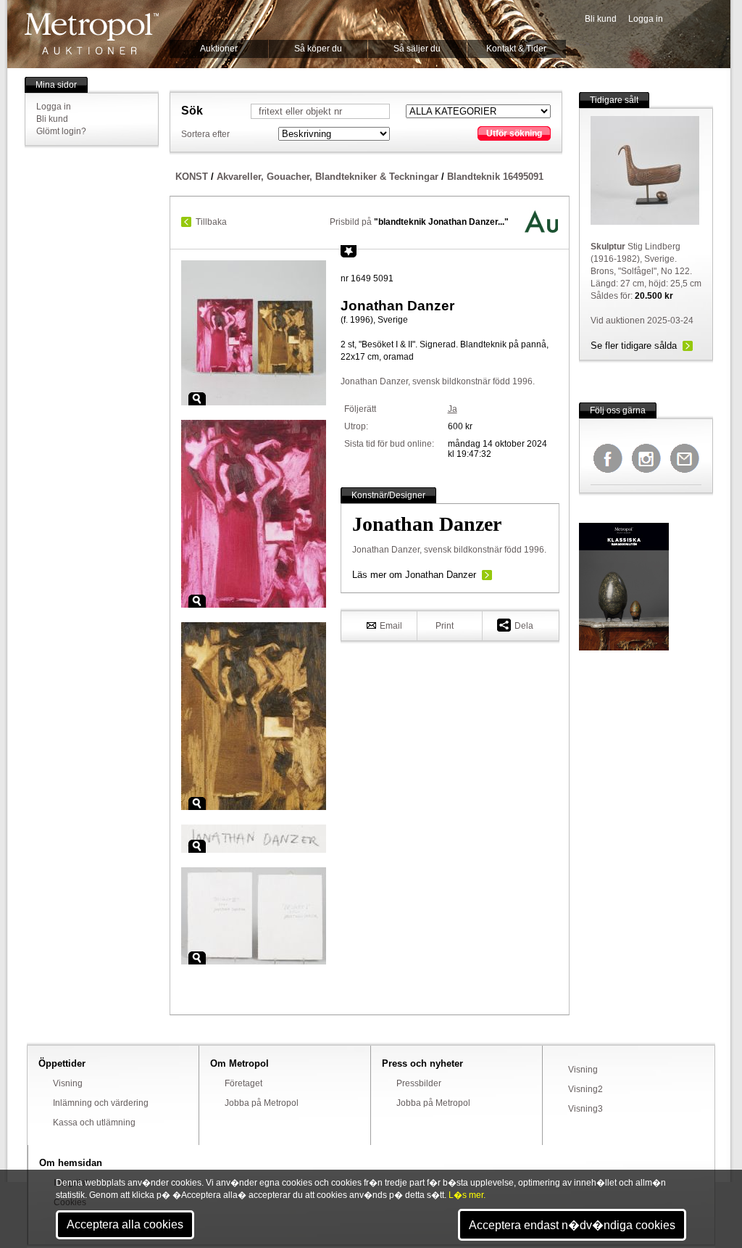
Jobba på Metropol (262, 1103)
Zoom (197, 398)
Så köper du (318, 49)
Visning (68, 1083)
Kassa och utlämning (94, 1122)
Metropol (92, 33)
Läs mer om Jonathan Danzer (414, 574)
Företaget (243, 1083)
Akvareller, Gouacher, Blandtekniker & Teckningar (327, 176)
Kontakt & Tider (516, 49)
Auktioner (219, 49)
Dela (523, 626)
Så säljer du (417, 49)
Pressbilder (418, 1083)
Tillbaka (211, 222)
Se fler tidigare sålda (634, 345)
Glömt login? (61, 131)
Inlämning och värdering (101, 1103)
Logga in (645, 19)
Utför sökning (514, 133)
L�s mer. (467, 1195)
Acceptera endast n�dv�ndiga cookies (572, 1225)
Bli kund (601, 19)
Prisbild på (419, 222)
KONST (191, 176)
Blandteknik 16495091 (495, 176)
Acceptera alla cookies (125, 1224)
